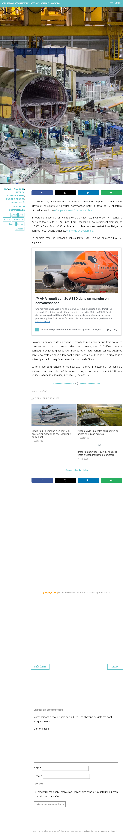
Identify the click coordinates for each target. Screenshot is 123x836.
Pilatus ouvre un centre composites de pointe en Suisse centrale (98, 432)
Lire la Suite (13, 81)
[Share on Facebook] (42, 192)
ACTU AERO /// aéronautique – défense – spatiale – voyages (31, 3)
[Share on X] (65, 192)
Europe (10, 199)
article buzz (16, 189)
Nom (37, 767)
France (20, 199)
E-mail (38, 775)
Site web (38, 783)
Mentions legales (40, 831)
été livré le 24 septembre (79, 230)
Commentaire (42, 728)
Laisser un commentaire (17, 208)
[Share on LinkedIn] (88, 192)
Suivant (115, 667)
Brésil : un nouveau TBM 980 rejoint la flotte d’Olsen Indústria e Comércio (97, 453)
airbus (14, 215)
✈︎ (24, 202)
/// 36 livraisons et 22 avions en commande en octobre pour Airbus (60, 59)
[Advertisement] (77, 515)
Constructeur (15, 196)
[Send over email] (111, 192)
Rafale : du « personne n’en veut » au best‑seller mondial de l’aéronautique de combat (51, 434)
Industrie (16, 202)
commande (18, 219)
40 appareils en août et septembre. (73, 210)
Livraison (19, 229)
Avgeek (20, 192)
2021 (5, 189)
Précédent (40, 667)
